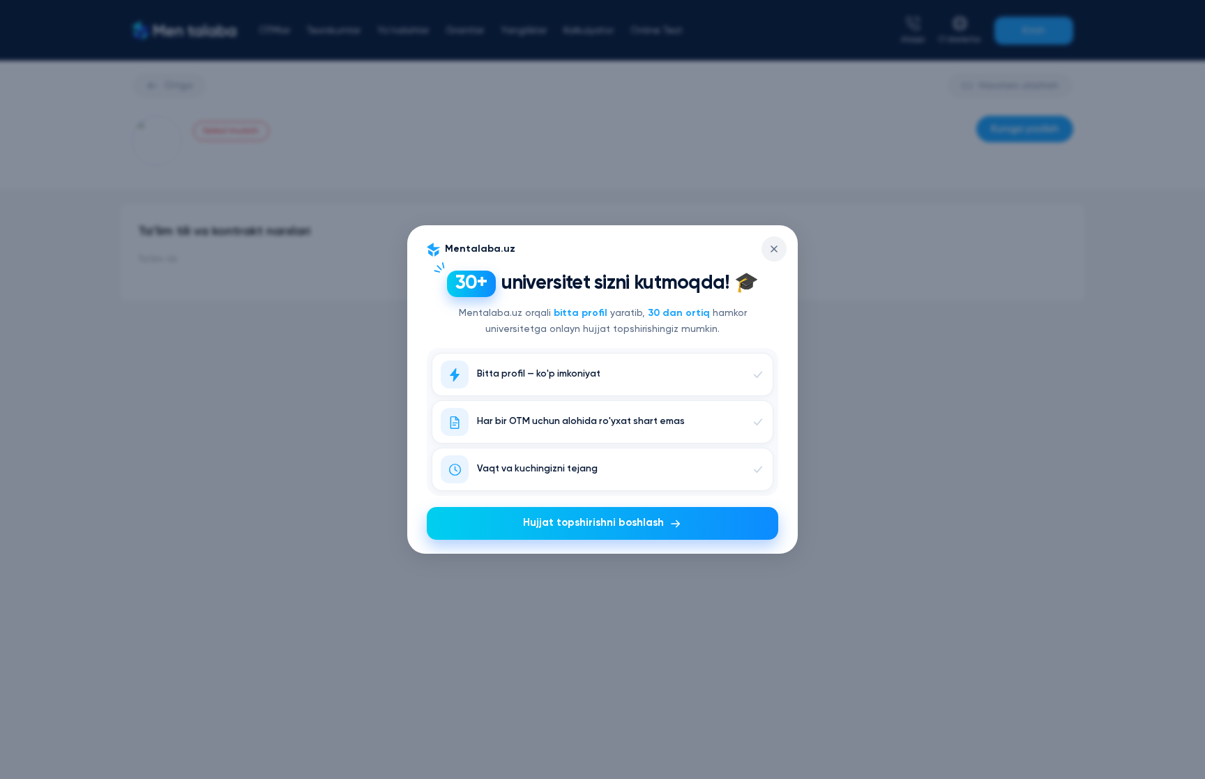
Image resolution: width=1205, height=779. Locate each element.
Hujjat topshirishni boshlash (593, 522)
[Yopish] (774, 249)
